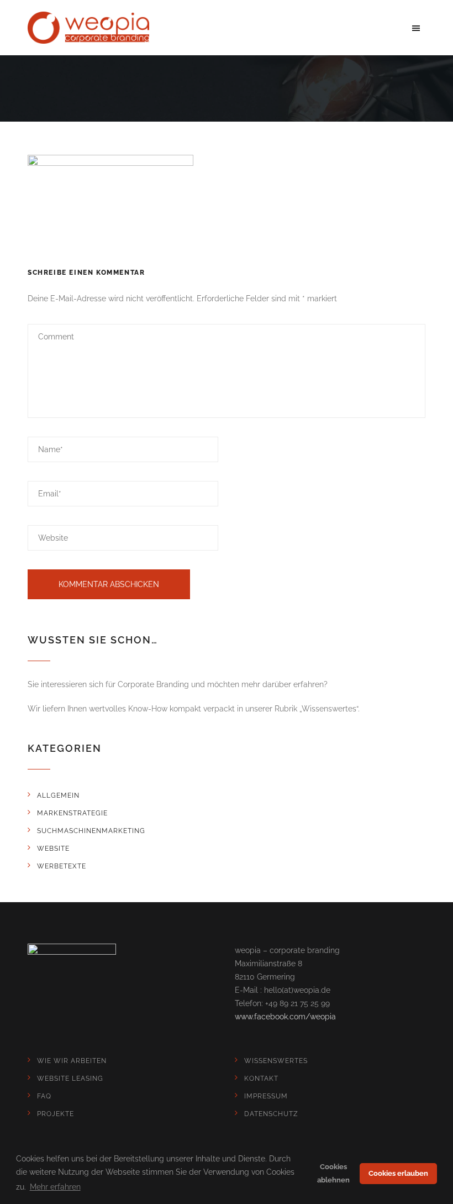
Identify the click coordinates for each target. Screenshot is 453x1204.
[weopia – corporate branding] (88, 28)
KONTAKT (261, 1078)
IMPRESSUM (266, 1096)
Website (53, 848)
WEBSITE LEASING (70, 1078)
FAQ (44, 1096)
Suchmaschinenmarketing (91, 831)
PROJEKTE (55, 1114)
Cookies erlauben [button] (398, 1173)
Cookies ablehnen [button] (333, 1173)
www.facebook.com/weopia (285, 1016)
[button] (416, 27)
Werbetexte (61, 866)
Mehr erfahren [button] (55, 1186)
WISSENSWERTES (276, 1061)
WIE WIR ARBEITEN (72, 1061)
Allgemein (58, 795)
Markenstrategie (72, 813)
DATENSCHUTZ (271, 1114)
